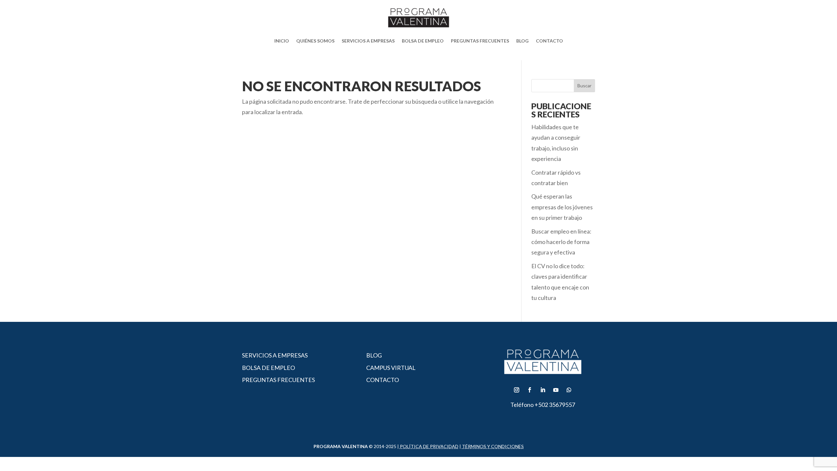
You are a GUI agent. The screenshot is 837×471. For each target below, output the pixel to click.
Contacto (549, 41)
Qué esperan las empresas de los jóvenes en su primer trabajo (562, 207)
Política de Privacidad (429, 446)
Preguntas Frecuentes (480, 41)
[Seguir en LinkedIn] (543, 390)
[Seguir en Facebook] (529, 390)
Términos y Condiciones (493, 446)
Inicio (281, 41)
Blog (522, 41)
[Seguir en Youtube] (556, 390)
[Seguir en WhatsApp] (569, 390)
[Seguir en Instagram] (516, 390)
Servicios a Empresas (368, 41)
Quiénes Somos (315, 41)
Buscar (584, 85)
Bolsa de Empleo (423, 41)
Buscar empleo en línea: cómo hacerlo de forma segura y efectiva (561, 242)
